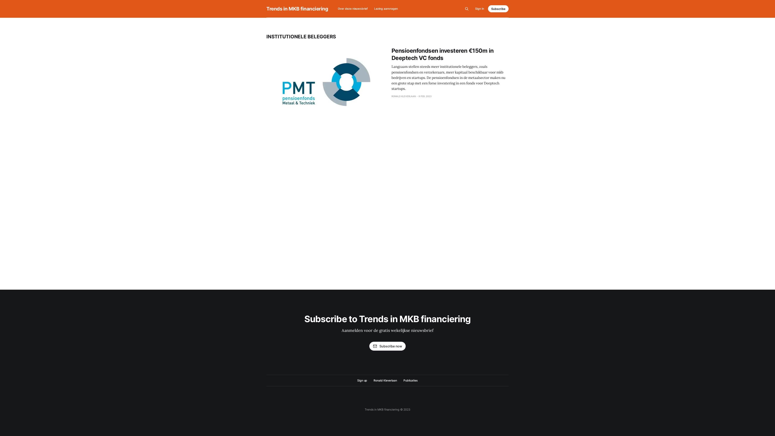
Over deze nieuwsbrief (353, 8)
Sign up (362, 380)
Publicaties (410, 380)
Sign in (479, 8)
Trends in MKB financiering (297, 8)
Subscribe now (390, 346)
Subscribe (498, 8)
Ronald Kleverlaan (385, 380)
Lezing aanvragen (386, 8)
